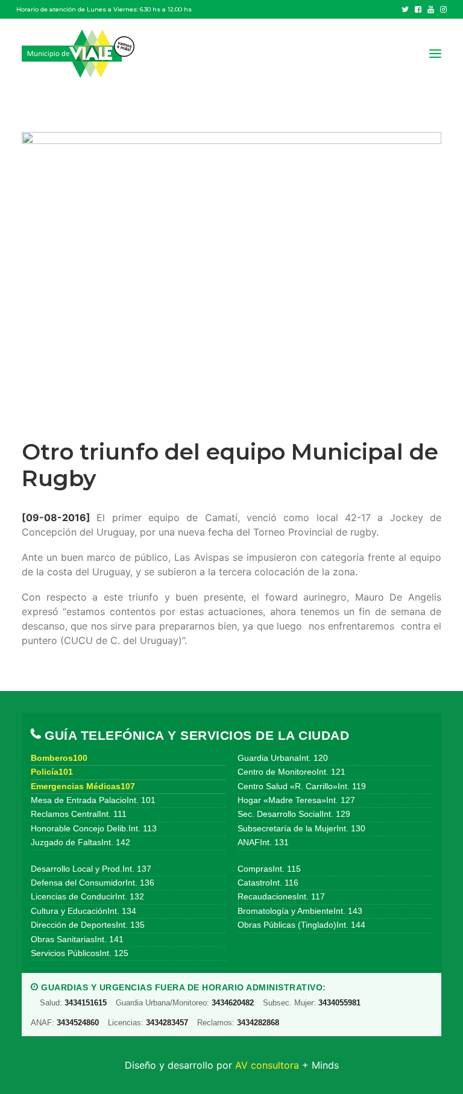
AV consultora (267, 1065)
